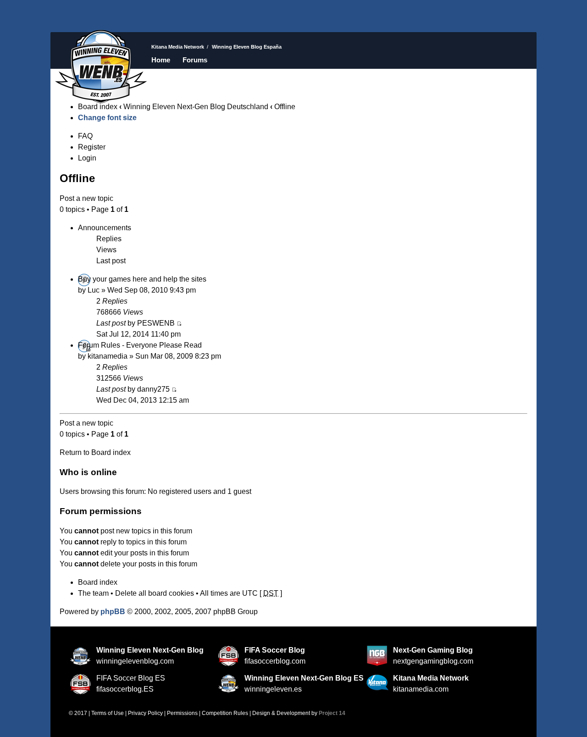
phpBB (112, 611)
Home (160, 60)
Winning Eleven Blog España (101, 66)
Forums (195, 60)
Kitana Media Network (177, 47)
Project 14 (332, 713)
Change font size (107, 118)
